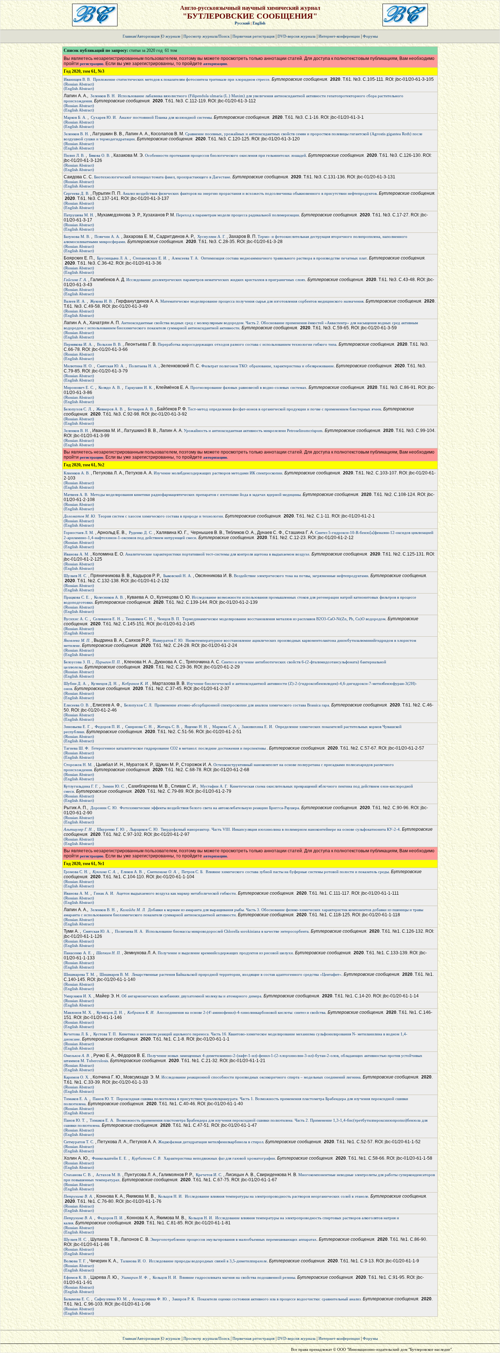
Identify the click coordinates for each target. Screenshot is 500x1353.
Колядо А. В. (109, 387)
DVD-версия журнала (296, 36)
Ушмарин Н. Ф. (134, 1277)
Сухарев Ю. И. (104, 117)
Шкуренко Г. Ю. (111, 829)
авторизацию (215, 63)
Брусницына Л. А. (112, 258)
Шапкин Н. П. (108, 953)
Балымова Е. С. (77, 1299)
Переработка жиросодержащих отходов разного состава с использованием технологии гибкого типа (247, 344)
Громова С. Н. (76, 871)
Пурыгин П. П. (108, 662)
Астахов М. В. (108, 1174)
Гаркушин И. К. (139, 387)
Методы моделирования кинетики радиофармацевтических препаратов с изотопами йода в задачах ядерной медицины (195, 494)
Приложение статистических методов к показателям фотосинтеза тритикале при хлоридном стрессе (181, 79)
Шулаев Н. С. (75, 575)
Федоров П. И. (108, 726)
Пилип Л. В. (74, 155)
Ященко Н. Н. (196, 726)
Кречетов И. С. (209, 1174)
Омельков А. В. (77, 1055)
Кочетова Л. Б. (76, 1034)
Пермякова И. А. (78, 344)
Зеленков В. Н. (103, 96)
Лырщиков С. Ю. (144, 829)
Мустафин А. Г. (214, 786)
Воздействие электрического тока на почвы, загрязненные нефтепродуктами (301, 575)
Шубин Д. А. (75, 683)
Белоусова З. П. (77, 662)
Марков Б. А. (75, 117)
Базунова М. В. (77, 236)
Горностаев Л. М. (79, 532)
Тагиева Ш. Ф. (76, 748)
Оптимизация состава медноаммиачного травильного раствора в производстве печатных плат (284, 258)
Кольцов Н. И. (170, 1196)
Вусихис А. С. (76, 619)
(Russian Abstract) (79, 84)
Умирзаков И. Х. (78, 996)
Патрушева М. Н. (79, 215)
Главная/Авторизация (141, 36)
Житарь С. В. (168, 726)
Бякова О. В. (99, 155)
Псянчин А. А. (107, 236)
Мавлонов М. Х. (78, 1012)
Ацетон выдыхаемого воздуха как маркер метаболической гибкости (176, 893)
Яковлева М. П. (77, 640)
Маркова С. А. (224, 726)
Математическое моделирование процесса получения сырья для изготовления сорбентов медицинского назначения (261, 301)
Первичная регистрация (254, 36)
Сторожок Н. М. (78, 764)
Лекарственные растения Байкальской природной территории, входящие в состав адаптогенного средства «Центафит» (237, 974)
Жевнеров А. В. (109, 409)
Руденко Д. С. (141, 532)
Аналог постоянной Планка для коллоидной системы (165, 117)
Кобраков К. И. (135, 683)
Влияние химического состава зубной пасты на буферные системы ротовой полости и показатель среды (297, 871)
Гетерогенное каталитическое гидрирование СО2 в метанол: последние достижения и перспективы (179, 748)
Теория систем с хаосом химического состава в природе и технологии (160, 516)
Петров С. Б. (193, 871)
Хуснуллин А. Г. (211, 236)
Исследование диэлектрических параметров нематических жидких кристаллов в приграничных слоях (215, 279)
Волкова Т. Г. (75, 1261)
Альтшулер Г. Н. (78, 829)
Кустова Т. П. (105, 1034)
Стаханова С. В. (78, 1174)
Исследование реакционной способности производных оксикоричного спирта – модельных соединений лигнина (261, 1077)
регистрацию (91, 63)
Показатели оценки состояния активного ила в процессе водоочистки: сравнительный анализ (279, 1299)
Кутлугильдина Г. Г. (81, 786)
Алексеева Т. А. (185, 258)
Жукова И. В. (101, 301)
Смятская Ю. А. (110, 366)
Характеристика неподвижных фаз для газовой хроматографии (219, 1158)
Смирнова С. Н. (139, 726)
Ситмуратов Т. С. (79, 1142)
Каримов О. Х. (76, 1077)
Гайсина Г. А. (75, 279)
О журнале (170, 36)
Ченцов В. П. (168, 619)
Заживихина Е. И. (257, 726)
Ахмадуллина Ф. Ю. (150, 1299)
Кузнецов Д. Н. (104, 683)
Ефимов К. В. (75, 1277)
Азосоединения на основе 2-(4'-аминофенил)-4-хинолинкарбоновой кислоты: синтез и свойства (241, 1012)
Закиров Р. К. (183, 1299)
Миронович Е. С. (79, 387)
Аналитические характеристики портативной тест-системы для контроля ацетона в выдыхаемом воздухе (217, 554)
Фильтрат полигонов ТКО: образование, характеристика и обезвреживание (267, 366)
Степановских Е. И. (150, 258)
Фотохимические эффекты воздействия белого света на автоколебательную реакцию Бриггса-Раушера (209, 808)
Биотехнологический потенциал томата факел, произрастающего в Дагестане (162, 177)
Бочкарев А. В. (141, 409)
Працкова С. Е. (77, 597)
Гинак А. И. (104, 893)
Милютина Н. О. (78, 366)
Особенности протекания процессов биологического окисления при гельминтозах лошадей (225, 155)
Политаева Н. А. (143, 366)
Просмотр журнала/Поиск (206, 36)
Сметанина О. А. (162, 871)
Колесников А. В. (109, 597)
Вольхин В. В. (109, 344)
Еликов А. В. (132, 871)
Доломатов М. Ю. (80, 516)
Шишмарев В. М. (115, 974)
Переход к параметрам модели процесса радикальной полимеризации (237, 215)
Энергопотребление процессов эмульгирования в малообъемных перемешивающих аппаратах (233, 1239)
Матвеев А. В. (76, 494)
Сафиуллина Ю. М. (111, 1299)
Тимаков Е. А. (76, 1098)
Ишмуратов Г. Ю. (168, 640)
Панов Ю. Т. (103, 1098)
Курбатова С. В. (146, 1158)
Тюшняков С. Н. (139, 619)
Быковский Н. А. (177, 575)
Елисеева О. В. (76, 705)
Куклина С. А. (104, 871)
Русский (242, 23)
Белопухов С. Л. (78, 409)
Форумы (370, 36)
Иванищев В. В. (77, 79)
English (259, 23)
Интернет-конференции (339, 36)
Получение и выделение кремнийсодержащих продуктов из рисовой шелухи (225, 953)
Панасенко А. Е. (78, 953)
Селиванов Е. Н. (107, 619)
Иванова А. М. (76, 554)
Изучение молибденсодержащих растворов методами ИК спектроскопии (218, 473)
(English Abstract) (79, 88)
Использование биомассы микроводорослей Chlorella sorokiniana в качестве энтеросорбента (227, 931)
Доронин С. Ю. (103, 808)
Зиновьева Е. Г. (77, 726)
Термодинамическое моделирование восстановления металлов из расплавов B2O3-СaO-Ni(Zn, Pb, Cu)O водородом (283, 619)
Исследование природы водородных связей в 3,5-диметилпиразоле (208, 1261)
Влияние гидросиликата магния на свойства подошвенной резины (237, 1277)
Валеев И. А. (75, 301)
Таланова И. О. (133, 1261)
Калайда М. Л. (133, 909)
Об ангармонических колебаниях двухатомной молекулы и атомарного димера (191, 996)
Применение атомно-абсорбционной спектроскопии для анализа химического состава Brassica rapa (241, 705)
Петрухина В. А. (78, 1196)
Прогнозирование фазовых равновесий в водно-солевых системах (248, 387)
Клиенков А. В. (77, 473)
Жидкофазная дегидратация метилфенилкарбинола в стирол (210, 1142)
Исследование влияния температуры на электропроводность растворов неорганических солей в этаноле (276, 1196)
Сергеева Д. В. (76, 193)
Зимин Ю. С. (113, 786)
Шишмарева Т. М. (79, 974)
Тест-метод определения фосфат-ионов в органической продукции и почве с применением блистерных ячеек (284, 409)
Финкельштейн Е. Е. (109, 1158)
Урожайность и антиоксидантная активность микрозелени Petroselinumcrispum (253, 430)
